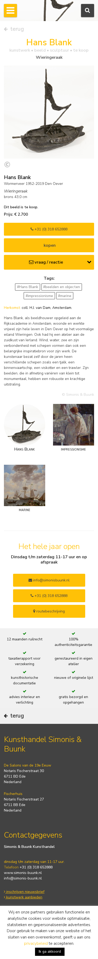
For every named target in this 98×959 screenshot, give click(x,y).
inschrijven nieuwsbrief (24, 891)
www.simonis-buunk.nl (23, 872)
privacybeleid (36, 943)
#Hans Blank (27, 286)
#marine (64, 295)
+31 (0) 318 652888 (50, 229)
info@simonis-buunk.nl (23, 878)
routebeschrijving (50, 611)
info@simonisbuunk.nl (51, 580)
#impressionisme (39, 295)
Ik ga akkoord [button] (50, 951)
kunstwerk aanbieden (23, 897)
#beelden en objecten (61, 286)
